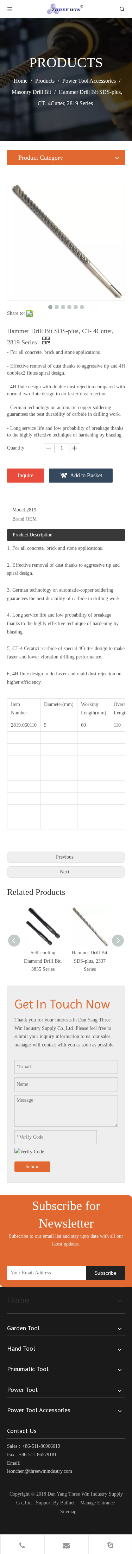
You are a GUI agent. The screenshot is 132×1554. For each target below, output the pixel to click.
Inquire (25, 475)
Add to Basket (86, 475)
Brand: (19, 519)
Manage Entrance (97, 1502)
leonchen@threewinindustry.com (39, 1471)
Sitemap (68, 1511)
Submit (32, 1166)
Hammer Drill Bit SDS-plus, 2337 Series (89, 961)
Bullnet (67, 1502)
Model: (19, 509)
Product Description (32, 534)
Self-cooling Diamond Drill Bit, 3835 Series (43, 961)
